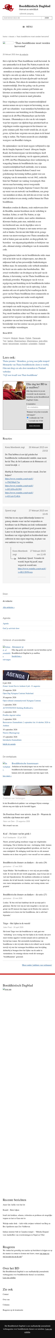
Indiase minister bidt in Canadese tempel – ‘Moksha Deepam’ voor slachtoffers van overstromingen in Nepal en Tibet (26, 1233)
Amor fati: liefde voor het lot (14, 1204)
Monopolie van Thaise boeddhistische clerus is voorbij (26, 364)
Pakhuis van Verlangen (14, 798)
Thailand (41, 344)
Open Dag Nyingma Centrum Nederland (18, 693)
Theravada (36, 338)
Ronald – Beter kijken (11, 1210)
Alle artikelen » (9, 607)
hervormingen (14, 344)
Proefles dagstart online (12, 715)
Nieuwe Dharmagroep (11, 732)
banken (10, 341)
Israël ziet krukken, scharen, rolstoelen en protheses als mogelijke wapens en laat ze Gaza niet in (27, 1217)
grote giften (43, 341)
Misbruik (14, 338)
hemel (5, 344)
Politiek (28, 338)
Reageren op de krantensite (13, 1310)
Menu (29, 27)
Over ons (6, 1299)
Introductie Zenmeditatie (12, 740)
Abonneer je (18, 646)
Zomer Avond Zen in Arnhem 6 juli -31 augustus (21, 686)
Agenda (6, 623)
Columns (6, 1304)
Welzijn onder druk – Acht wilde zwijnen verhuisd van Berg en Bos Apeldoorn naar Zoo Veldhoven (26, 1225)
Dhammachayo (20, 341)
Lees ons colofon (9, 1277)
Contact (6, 1294)
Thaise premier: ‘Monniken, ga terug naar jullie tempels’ (26, 361)
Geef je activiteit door (11, 628)
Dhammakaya (32, 341)
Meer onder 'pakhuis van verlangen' (37, 964)
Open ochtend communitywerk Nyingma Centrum (22, 700)
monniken (24, 344)
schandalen (33, 344)
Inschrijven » (17, 656)
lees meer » (7, 776)
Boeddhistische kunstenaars (25, 763)
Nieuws (11, 37)
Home (5, 37)
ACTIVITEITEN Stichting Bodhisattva (18, 708)
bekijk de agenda (9, 744)
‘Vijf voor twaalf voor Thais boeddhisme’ (20, 375)
